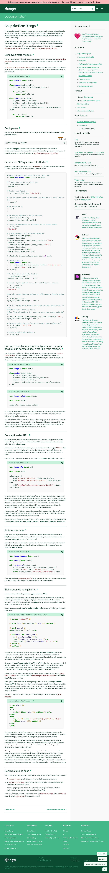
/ (60, 139)
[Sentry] (77, 219)
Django (10, 9)
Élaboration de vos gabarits (88, 82)
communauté (20, 796)
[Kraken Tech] (77, 279)
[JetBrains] (77, 240)
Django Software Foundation (14, 841)
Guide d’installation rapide (56, 809)
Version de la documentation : (95, 864)
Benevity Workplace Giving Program (92, 841)
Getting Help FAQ (51, 831)
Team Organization (11, 838)
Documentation (15, 16)
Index (77, 152)
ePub (101, 197)
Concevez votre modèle (86, 57)
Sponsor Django (86, 831)
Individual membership (34, 845)
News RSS (66, 848)
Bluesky (65, 841)
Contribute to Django (34, 834)
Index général (81, 107)
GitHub (65, 831)
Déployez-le (82, 60)
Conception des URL (85, 76)
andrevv (89, 861)
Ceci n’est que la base (86, 86)
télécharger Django (46, 794)
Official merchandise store (89, 838)
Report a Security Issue (34, 841)
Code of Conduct (10, 845)
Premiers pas (10, 809)
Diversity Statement (11, 848)
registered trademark (58, 866)
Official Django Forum (83, 171)
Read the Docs (86, 199)
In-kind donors (44, 860)
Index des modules (86, 152)
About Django (9, 831)
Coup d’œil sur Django (84, 54)
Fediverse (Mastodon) (70, 838)
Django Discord (50, 834)
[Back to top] (105, 869)
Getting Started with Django (14, 834)
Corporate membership (88, 834)
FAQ (76, 140)
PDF (97, 197)
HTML (93, 197)
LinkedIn (66, 845)
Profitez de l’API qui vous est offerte (90, 64)
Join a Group (31, 831)
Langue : (102, 859)
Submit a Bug (31, 838)
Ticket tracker (80, 180)
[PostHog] (77, 321)
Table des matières (83, 104)
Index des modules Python (85, 111)
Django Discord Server (83, 163)
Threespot (75, 861)
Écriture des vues (84, 79)
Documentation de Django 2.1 (86, 122)
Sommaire (100, 152)
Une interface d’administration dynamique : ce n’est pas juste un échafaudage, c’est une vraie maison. (91, 70)
